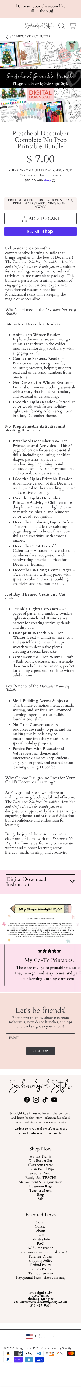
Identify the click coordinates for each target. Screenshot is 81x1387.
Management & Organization (40, 1182)
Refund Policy (40, 1265)
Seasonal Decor (41, 1173)
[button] (8, 26)
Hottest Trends (40, 1156)
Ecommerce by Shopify (57, 1348)
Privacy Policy (40, 1269)
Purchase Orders (40, 1257)
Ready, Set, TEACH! (40, 1178)
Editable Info (40, 1239)
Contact (40, 1227)
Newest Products (30, 36)
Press (40, 1235)
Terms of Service (40, 1273)
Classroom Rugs (40, 1186)
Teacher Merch (40, 1190)
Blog (40, 1195)
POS (36, 1348)
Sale (40, 1199)
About (40, 1231)
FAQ (40, 1244)
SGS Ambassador (40, 1248)
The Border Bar (40, 1161)
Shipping (16, 170)
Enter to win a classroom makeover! (40, 1252)
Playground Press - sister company (40, 1278)
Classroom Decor (40, 1165)
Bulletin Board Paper (40, 1169)
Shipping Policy (40, 1261)
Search (40, 1223)
